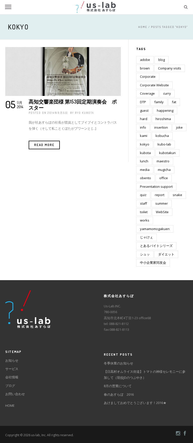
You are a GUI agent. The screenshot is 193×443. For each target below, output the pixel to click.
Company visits (169, 68)
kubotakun (167, 153)
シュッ (145, 254)
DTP (143, 102)
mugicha (164, 169)
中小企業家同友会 (153, 262)
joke (179, 127)
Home (142, 27)
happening (165, 110)
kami (143, 135)
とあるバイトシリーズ (156, 245)
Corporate (148, 76)
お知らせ (11, 360)
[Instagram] (175, 433)
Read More (44, 145)
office (163, 178)
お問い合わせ (15, 394)
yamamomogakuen (155, 229)
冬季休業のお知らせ (118, 363)
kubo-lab (164, 144)
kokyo (144, 144)
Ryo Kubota (84, 113)
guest (144, 110)
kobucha (162, 135)
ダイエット (166, 254)
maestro (163, 161)
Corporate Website (154, 85)
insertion (161, 127)
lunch (144, 161)
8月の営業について (118, 386)
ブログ (10, 385)
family (159, 102)
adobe (145, 59)
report (159, 195)
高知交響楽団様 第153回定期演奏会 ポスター (73, 104)
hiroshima (163, 119)
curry (167, 93)
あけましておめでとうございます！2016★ (135, 402)
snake (177, 195)
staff (143, 203)
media (145, 169)
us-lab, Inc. (38, 435)
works (144, 220)
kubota (145, 153)
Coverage (147, 93)
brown (145, 68)
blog (161, 59)
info (143, 127)
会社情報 (11, 377)
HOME (10, 405)
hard (143, 119)
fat (174, 102)
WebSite (162, 212)
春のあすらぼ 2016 (119, 394)
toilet (144, 212)
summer (161, 203)
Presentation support (156, 186)
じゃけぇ (146, 237)
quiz (143, 195)
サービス (11, 368)
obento (145, 178)
